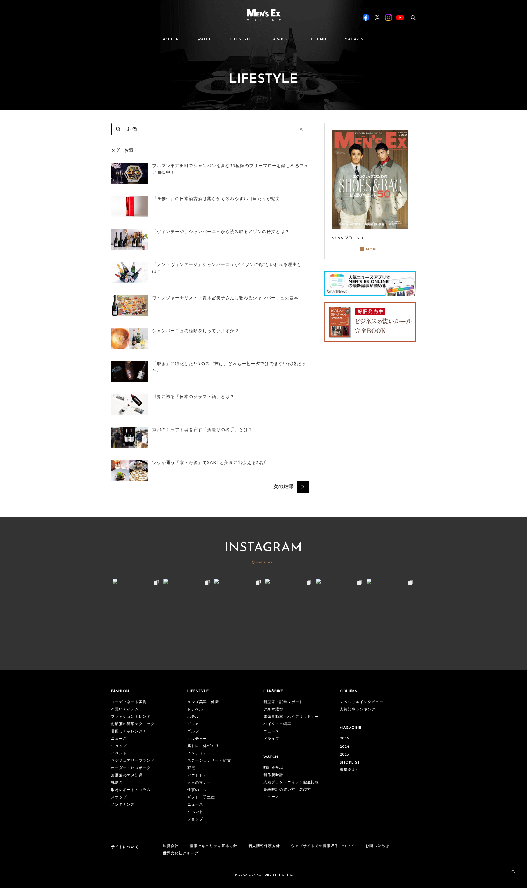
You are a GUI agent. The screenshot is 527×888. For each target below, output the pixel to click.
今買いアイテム (125, 709)
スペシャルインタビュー (361, 702)
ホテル (193, 717)
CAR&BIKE (280, 39)
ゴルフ (193, 731)
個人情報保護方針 (264, 846)
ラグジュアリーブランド (133, 761)
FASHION (170, 39)
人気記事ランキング (357, 709)
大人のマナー (199, 783)
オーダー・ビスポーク (131, 768)
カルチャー (197, 739)
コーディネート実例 (129, 702)
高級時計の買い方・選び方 (287, 790)
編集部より (350, 770)
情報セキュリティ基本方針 (213, 846)
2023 (344, 755)
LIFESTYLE (241, 39)
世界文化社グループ (181, 853)
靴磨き (117, 783)
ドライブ (271, 739)
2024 (344, 747)
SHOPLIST (350, 762)
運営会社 (171, 846)
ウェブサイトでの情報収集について (322, 846)
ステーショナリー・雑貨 (209, 761)
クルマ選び (273, 709)
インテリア (197, 753)
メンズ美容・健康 (203, 702)
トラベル (195, 709)
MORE (372, 249)
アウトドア (197, 775)
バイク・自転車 (277, 724)
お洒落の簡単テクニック (133, 724)
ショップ (119, 746)
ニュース (119, 739)
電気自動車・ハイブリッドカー (291, 717)
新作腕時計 (273, 775)
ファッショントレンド (131, 717)
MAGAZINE (355, 39)
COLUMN (317, 39)
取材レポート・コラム (131, 790)
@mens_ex (262, 562)
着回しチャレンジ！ (129, 731)
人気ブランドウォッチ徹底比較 (291, 782)
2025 (344, 738)
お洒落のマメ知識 (127, 775)
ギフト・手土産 (201, 797)
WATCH (204, 39)
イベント (119, 753)
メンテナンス (123, 805)
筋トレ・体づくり (203, 746)
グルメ (193, 724)
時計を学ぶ (273, 768)
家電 (191, 768)
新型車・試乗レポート (283, 702)
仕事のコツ (197, 790)
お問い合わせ (377, 846)
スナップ (119, 797)
